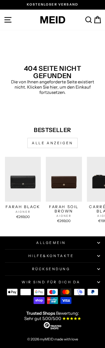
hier (53, 87)
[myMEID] (52, 20)
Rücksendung (51, 269)
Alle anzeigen (52, 143)
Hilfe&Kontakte (51, 256)
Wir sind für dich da (51, 282)
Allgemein (51, 243)
